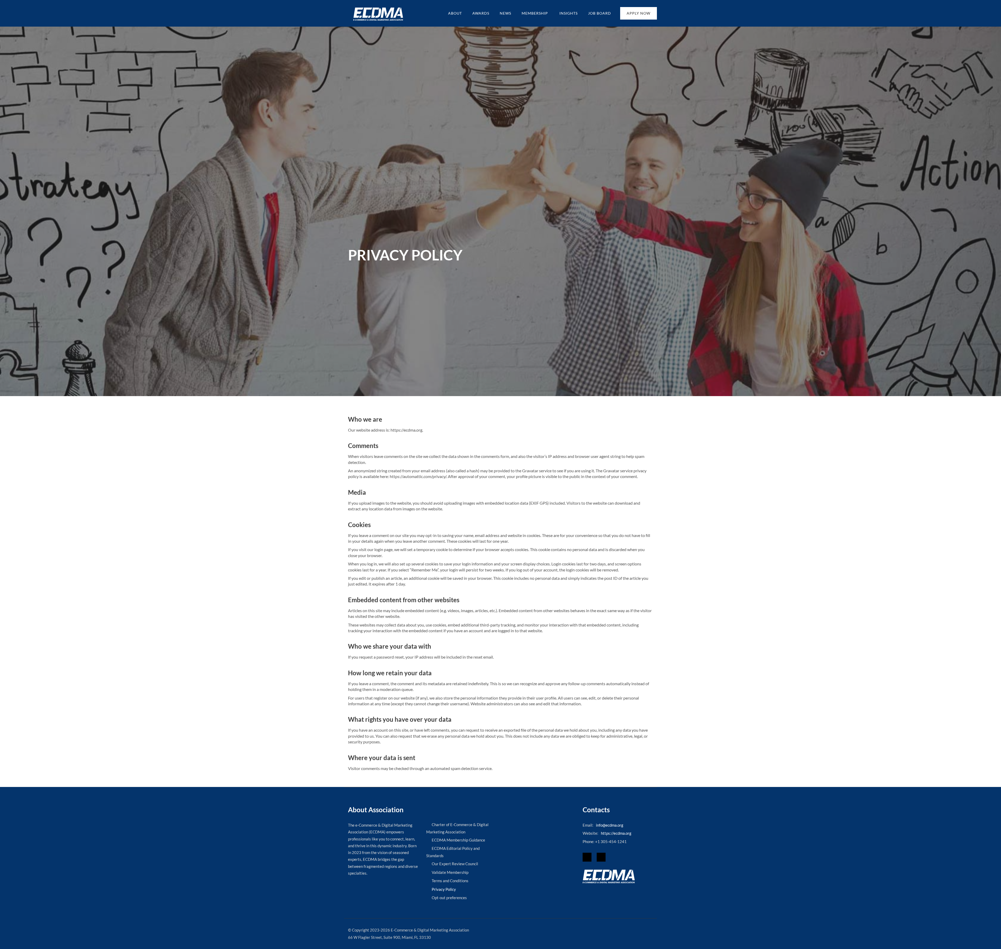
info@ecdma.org (609, 825)
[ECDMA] (378, 14)
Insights (568, 13)
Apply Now (638, 13)
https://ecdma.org (616, 833)
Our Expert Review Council (455, 863)
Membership (535, 13)
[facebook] (587, 857)
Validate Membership (450, 872)
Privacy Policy (444, 889)
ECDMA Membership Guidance (458, 840)
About (455, 13)
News (505, 13)
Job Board (599, 13)
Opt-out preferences (449, 897)
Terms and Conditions (450, 880)
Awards (480, 13)
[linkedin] (601, 857)
